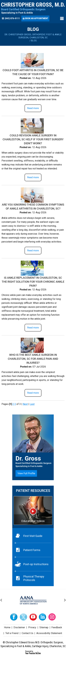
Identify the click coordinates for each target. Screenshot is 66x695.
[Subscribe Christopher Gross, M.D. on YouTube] (33, 617)
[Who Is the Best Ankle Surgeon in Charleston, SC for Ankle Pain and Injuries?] (32, 345)
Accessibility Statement (49, 633)
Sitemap (43, 627)
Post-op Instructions (36, 564)
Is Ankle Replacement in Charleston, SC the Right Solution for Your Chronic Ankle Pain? (33, 281)
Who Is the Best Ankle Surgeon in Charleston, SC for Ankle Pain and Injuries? (33, 358)
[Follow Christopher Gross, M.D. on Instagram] (52, 617)
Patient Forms (31, 550)
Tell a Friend (11, 633)
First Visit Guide (32, 535)
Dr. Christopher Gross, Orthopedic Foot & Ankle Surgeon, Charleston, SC (33, 36)
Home (7, 627)
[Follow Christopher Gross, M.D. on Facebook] (14, 617)
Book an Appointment (36, 18)
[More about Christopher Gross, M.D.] (33, 8)
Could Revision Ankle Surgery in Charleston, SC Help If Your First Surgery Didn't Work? (33, 139)
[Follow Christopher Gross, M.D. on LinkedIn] (42, 617)
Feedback (56, 627)
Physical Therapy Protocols (33, 578)
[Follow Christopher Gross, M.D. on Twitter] (23, 617)
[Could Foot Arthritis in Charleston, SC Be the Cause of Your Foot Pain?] (32, 60)
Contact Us (27, 633)
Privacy (32, 627)
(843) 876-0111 (12, 18)
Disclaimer (19, 627)
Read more (33, 108)
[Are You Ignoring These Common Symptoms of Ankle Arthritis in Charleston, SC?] (32, 194)
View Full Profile (26, 473)
